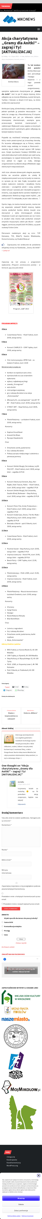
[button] (39, 1175)
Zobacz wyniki (21, 943)
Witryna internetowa (6, 871)
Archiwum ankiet (8, 947)
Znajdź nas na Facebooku (13, 954)
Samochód (8, 922)
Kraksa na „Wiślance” (31, 713)
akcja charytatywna (8, 59)
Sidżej (5, 56)
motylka (21, 782)
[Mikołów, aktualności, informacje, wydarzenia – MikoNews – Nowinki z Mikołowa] (19, 19)
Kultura (27, 56)
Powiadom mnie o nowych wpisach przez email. (21, 904)
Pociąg (7, 930)
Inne (23, 56)
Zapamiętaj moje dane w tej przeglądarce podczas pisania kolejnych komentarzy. (21, 887)
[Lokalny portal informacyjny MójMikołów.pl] (21, 1087)
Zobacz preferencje (21, 1210)
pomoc (22, 59)
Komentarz (7, 825)
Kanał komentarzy (14, 1163)
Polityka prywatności (27, 1216)
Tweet (7, 687)
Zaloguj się (11, 1157)
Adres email (7, 860)
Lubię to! (6, 250)
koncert (16, 59)
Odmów (21, 1204)
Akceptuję (21, 1198)
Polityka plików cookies (14, 1216)
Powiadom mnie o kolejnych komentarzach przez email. (21, 897)
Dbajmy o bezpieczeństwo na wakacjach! (11, 716)
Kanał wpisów (12, 1160)
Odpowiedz (22, 804)
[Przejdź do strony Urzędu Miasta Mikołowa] (16, 1010)
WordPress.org (12, 1165)
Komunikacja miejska (13, 926)
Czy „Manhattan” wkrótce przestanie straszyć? (18, 10)
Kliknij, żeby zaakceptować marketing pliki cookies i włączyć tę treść (21, 970)
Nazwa (5, 850)
